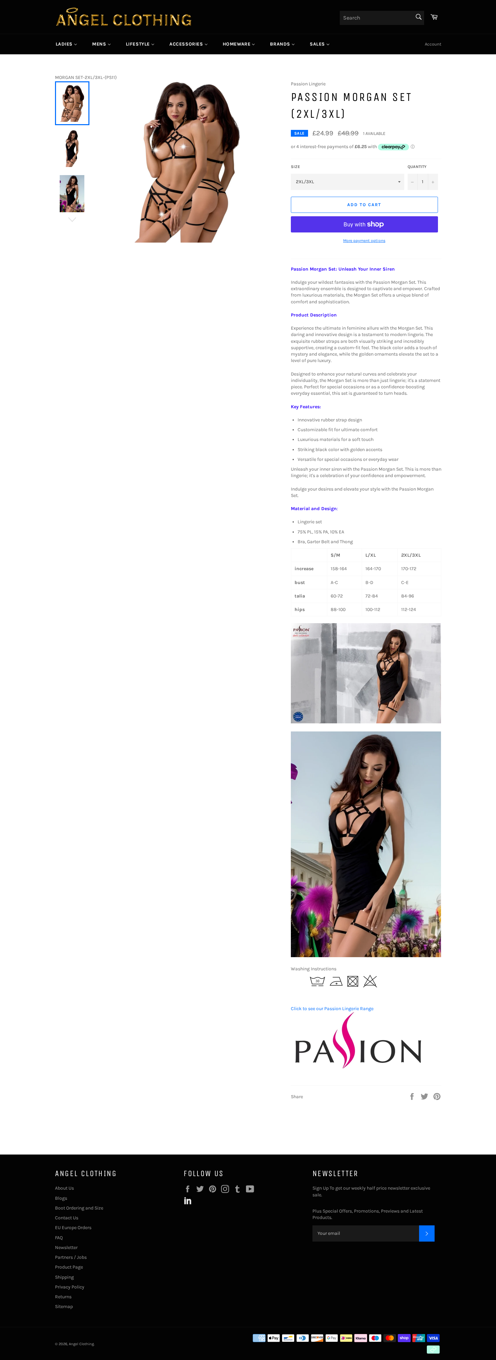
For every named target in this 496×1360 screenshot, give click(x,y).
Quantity (417, 166)
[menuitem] (66, 44)
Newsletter (66, 1247)
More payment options (364, 240)
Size (295, 166)
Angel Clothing (81, 1344)
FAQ (59, 1238)
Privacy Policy (69, 1287)
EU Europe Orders (73, 1227)
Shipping (64, 1277)
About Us (64, 1188)
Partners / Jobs (71, 1257)
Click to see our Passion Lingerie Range (332, 1008)
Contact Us (66, 1218)
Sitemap (64, 1306)
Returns (63, 1297)
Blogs (61, 1198)
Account (433, 44)
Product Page (69, 1267)
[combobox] (382, 18)
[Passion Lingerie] (358, 1069)
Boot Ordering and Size (79, 1208)
